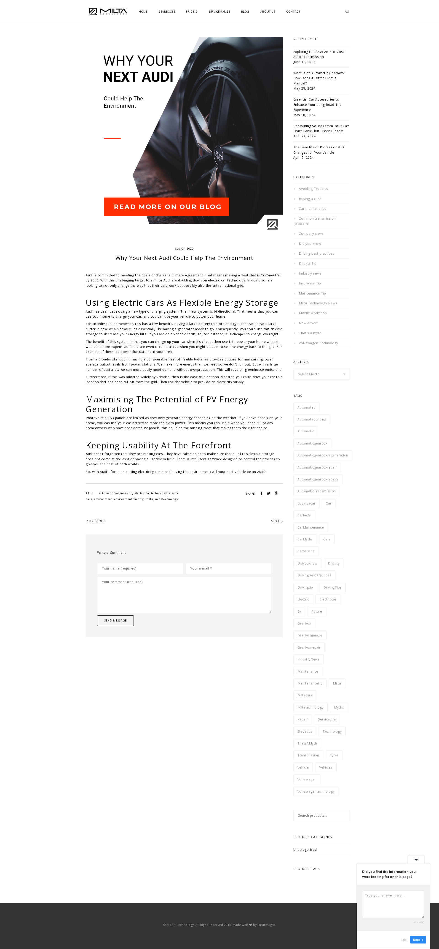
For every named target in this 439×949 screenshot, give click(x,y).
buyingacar (306, 503)
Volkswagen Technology (318, 343)
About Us (267, 12)
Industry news (310, 273)
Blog (245, 12)
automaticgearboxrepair (317, 467)
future (317, 611)
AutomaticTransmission (316, 491)
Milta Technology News (318, 303)
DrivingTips (332, 587)
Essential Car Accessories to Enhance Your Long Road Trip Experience (317, 104)
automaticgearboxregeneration (322, 455)
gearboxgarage (309, 635)
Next (275, 521)
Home (143, 12)
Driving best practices (316, 253)
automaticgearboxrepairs (318, 479)
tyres (334, 755)
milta (149, 499)
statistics (304, 731)
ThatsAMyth (307, 743)
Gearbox (304, 623)
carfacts (304, 515)
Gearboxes (166, 12)
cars (327, 539)
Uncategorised (305, 849)
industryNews (308, 659)
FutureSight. (266, 925)
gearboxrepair (309, 647)
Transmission (308, 755)
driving (333, 563)
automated (306, 407)
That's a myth (310, 333)
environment (103, 499)
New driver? (308, 323)
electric (303, 599)
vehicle (303, 767)
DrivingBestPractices (314, 575)
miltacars (304, 695)
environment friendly (129, 499)
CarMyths (305, 539)
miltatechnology (166, 499)
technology (332, 731)
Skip (404, 939)
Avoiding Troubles (313, 188)
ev (299, 611)
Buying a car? (310, 198)
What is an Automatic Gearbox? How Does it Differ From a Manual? (319, 78)
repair (302, 719)
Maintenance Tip (312, 293)
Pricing (192, 12)
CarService (306, 551)
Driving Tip (307, 263)
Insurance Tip (310, 283)
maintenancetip (310, 683)
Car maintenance (313, 208)
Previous (97, 521)
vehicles (325, 767)
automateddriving (311, 419)
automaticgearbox (312, 443)
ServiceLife (327, 719)
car (328, 503)
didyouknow (307, 563)
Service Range (219, 12)
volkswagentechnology (316, 791)
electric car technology (150, 493)
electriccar (328, 599)
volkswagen (307, 779)
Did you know (310, 243)
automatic (305, 431)
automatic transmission (115, 493)
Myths (339, 707)
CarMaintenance (310, 527)
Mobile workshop (313, 313)
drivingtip (305, 587)
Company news (311, 233)
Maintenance (308, 671)
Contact (293, 12)
